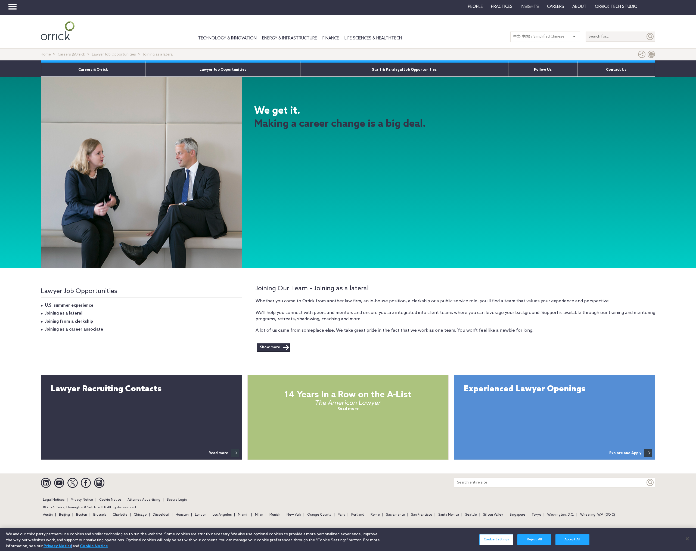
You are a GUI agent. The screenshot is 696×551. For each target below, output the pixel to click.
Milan (259, 515)
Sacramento (395, 515)
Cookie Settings (496, 539)
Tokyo (536, 515)
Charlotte (120, 515)
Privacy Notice (82, 500)
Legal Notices (53, 500)
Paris (341, 515)
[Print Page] (651, 55)
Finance (330, 38)
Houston (182, 515)
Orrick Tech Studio (616, 6)
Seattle (471, 515)
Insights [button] (530, 6)
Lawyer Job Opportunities (114, 55)
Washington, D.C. (560, 515)
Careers (555, 6)
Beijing (64, 515)
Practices (501, 6)
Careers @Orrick (71, 55)
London (200, 515)
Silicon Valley (493, 515)
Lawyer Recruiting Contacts (106, 389)
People (475, 6)
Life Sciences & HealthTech (373, 38)
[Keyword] (650, 483)
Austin (48, 515)
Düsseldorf (161, 515)
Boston (81, 515)
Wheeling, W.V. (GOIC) (597, 515)
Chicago (140, 515)
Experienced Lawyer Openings (524, 389)
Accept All (572, 539)
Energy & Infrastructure (289, 38)
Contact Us (616, 70)
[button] (642, 55)
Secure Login (177, 500)
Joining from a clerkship (69, 321)
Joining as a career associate (74, 329)
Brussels (99, 515)
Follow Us (543, 70)
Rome (375, 515)
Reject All (534, 539)
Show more (270, 347)
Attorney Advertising (144, 500)
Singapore (517, 515)
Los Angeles (222, 515)
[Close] (687, 539)
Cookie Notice (110, 500)
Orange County (319, 515)
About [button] (579, 6)
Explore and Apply (625, 453)
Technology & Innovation (227, 38)
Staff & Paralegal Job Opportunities (404, 70)
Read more (218, 453)
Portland (357, 515)
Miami (242, 515)
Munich (274, 515)
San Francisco (421, 515)
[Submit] (650, 37)
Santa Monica (448, 515)
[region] (348, 539)
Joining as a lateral (63, 313)
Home (46, 55)
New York (294, 515)
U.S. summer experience (69, 305)
